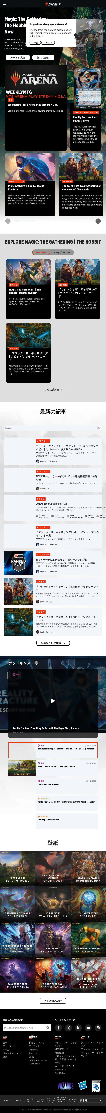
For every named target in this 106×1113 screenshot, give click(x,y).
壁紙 (5, 1056)
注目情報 (41, 581)
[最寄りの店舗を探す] (48, 1027)
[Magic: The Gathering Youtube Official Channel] (88, 1027)
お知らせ (41, 499)
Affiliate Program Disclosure (38, 1062)
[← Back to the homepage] (53, 3)
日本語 (35, 43)
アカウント (34, 1046)
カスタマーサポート (40, 1100)
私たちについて (36, 1042)
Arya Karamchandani (76, 516)
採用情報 (33, 1049)
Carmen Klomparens (43, 516)
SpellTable (60, 1073)
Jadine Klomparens (59, 516)
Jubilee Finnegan (47, 602)
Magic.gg (59, 1052)
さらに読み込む (53, 390)
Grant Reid (44, 488)
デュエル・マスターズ (92, 1049)
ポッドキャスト (10, 1053)
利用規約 (7, 1100)
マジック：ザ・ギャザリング (66, 1044)
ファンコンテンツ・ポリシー (51, 1100)
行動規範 (18, 1100)
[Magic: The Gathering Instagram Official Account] (98, 1027)
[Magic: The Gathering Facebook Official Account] (58, 1027)
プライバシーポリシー (29, 1100)
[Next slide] (98, 221)
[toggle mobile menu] (4, 4)
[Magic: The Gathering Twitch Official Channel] (78, 1027)
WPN (31, 1056)
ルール (6, 1049)
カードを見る (17, 58)
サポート (33, 1053)
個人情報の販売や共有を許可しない (61, 1101)
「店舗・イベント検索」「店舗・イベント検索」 (66, 1059)
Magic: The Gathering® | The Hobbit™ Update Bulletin (28, 302)
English (48, 43)
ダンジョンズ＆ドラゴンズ (92, 1044)
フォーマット (9, 1046)
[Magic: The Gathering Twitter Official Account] (68, 1027)
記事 (5, 1042)
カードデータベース (65, 1066)
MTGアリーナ (43, 441)
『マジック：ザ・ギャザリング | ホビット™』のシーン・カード (77, 302)
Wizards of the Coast (48, 461)
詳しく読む (43, 58)
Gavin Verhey (91, 516)
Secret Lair (60, 1069)
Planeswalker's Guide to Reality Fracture (30, 199)
